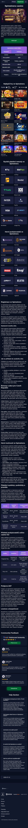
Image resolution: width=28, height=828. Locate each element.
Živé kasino (9, 87)
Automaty (23, 87)
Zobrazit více (14, 688)
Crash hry (15, 87)
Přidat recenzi (14, 642)
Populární (3, 87)
